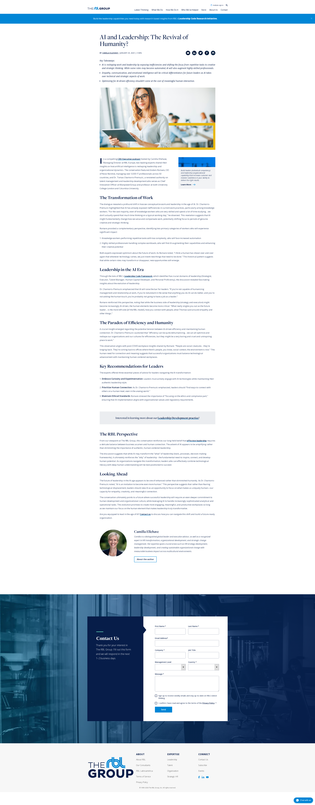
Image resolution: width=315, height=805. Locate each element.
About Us (213, 9)
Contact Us (203, 759)
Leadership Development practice (178, 418)
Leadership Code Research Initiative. (197, 18)
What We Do (157, 9)
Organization (172, 771)
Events (201, 771)
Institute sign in (218, 5)
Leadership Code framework (138, 276)
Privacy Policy (208, 703)
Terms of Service (143, 776)
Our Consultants (143, 765)
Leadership (172, 759)
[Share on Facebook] (207, 53)
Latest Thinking (141, 9)
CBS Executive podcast (129, 159)
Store (203, 9)
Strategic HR (172, 776)
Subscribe (202, 765)
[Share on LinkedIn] (194, 53)
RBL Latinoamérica (144, 771)
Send (163, 709)
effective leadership (197, 440)
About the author (145, 559)
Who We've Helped (189, 9)
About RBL (141, 759)
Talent (170, 765)
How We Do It (172, 9)
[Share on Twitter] (200, 53)
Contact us (145, 514)
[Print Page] (213, 53)
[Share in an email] (188, 53)
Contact (224, 9)
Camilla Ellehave (110, 53)
